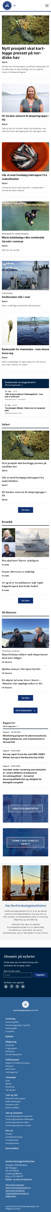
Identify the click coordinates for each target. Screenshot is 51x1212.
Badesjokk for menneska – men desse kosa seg (25, 351)
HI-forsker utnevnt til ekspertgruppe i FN (25, 117)
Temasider (10, 1077)
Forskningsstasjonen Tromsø (18, 1125)
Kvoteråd (9, 1045)
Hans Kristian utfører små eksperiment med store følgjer (25, 656)
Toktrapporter (11, 1072)
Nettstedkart (12, 1148)
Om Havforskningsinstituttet (25, 905)
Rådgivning (10, 1041)
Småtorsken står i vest (16, 297)
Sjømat (8, 1083)
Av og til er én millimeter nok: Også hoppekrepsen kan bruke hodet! (22, 584)
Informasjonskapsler (14, 1185)
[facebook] (11, 986)
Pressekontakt (11, 1140)
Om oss (9, 1130)
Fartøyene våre (12, 1104)
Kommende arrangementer (20, 382)
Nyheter (9, 1036)
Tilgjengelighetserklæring (17, 1193)
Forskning (10, 1018)
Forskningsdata (12, 1022)
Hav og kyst (10, 1090)
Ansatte (8, 1134)
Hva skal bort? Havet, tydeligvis (20, 560)
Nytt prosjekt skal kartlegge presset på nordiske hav (23, 53)
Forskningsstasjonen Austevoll (18, 1116)
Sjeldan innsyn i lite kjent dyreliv (21, 669)
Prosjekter (10, 1031)
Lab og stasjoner (13, 1112)
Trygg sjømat (11, 1048)
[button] (47, 5)
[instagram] (17, 986)
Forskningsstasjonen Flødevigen (19, 1119)
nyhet (4, 62)
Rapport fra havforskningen (17, 1063)
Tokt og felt (11, 1095)
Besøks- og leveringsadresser (18, 1179)
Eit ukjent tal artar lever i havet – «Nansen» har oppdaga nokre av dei (22, 682)
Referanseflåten (12, 1107)
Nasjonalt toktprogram (15, 1098)
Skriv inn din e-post (12, 971)
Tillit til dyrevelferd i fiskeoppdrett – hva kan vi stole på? (24, 395)
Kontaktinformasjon (14, 1137)
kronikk (7, 521)
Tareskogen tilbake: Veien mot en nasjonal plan (25, 409)
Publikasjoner (12, 1059)
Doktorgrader (11, 1028)
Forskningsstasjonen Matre (17, 1122)
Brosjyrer (9, 1066)
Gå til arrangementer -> (14, 385)
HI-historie (9, 612)
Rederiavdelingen (13, 1101)
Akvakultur (10, 1051)
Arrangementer (12, 1143)
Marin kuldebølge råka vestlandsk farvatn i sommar (23, 239)
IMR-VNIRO (10, 1069)
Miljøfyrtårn (10, 1196)
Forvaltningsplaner (13, 1054)
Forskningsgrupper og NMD (17, 1025)
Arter (7, 1080)
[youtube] (6, 986)
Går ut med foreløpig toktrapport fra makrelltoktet (24, 176)
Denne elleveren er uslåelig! (18, 571)
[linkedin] (23, 986)
